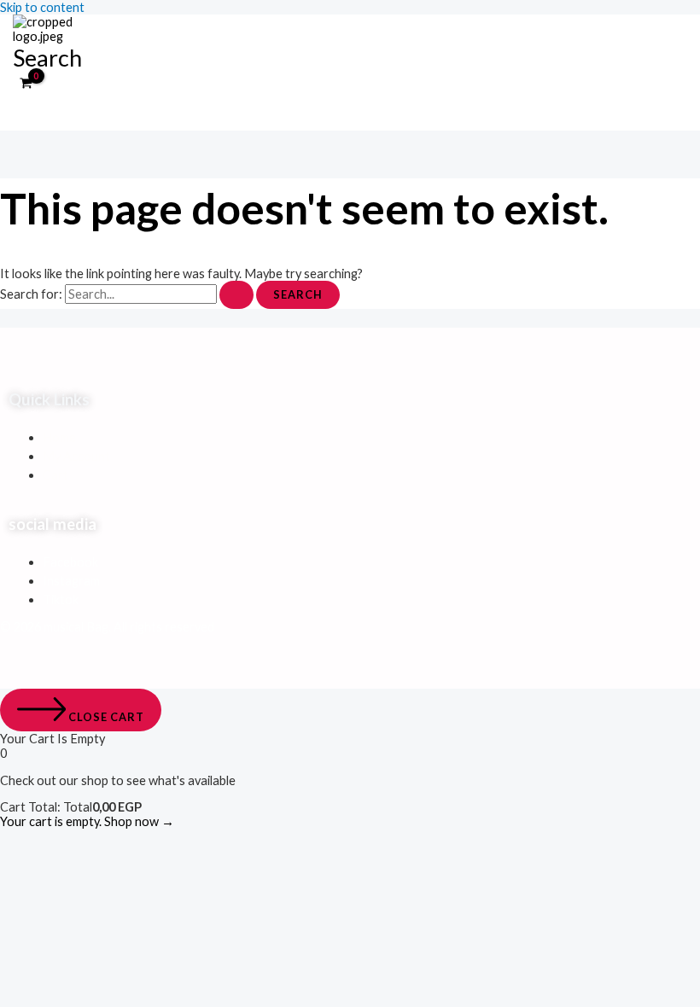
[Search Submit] (236, 295)
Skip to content (42, 7)
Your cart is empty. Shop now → (87, 821)
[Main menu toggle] (47, 113)
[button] (47, 58)
